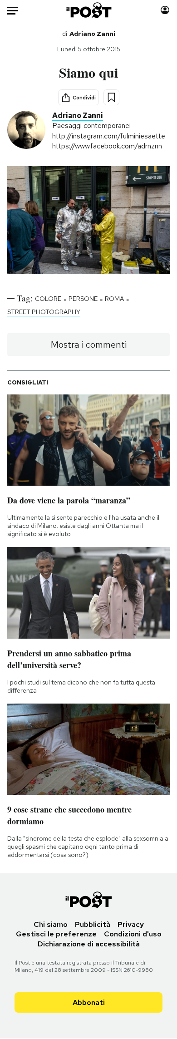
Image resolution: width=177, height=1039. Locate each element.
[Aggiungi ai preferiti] (111, 97)
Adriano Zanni (92, 34)
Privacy (131, 924)
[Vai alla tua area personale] (165, 10)
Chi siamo (51, 924)
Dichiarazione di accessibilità (89, 944)
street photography (43, 312)
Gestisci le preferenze (56, 934)
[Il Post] (88, 10)
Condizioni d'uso (133, 934)
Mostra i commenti (89, 344)
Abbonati (89, 1002)
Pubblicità (92, 924)
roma (114, 299)
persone (83, 299)
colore (48, 299)
